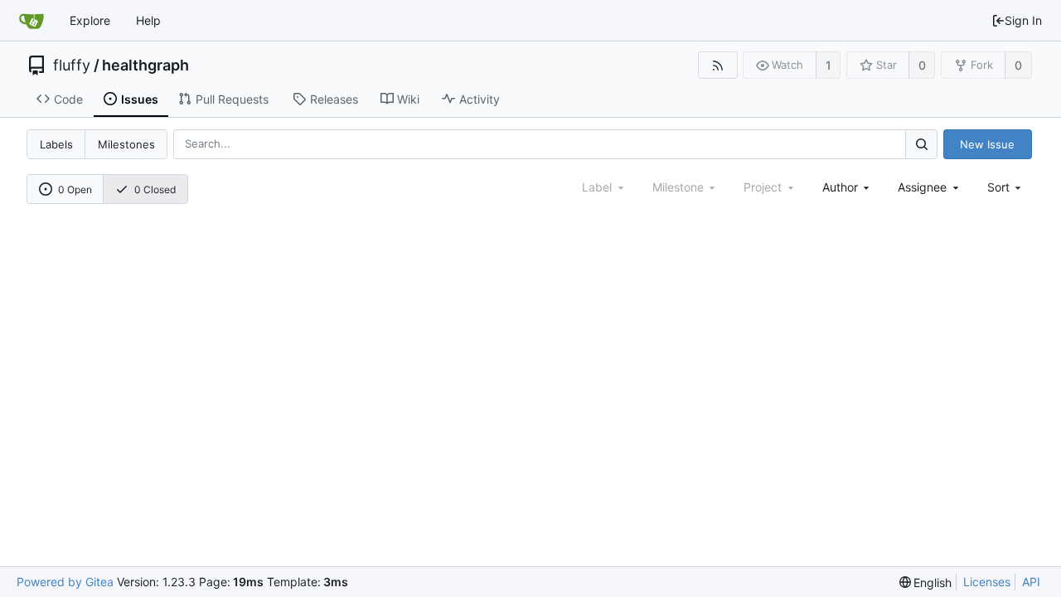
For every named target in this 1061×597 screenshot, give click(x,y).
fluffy (71, 65)
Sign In (1023, 20)
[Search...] (921, 143)
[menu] (1005, 187)
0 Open (75, 189)
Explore (90, 20)
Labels (56, 144)
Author (840, 187)
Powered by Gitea (65, 582)
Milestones (126, 144)
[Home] (31, 21)
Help (148, 20)
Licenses (986, 582)
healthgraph (145, 65)
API (1031, 582)
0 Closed (155, 189)
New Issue (987, 144)
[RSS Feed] (717, 65)
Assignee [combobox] (922, 187)
